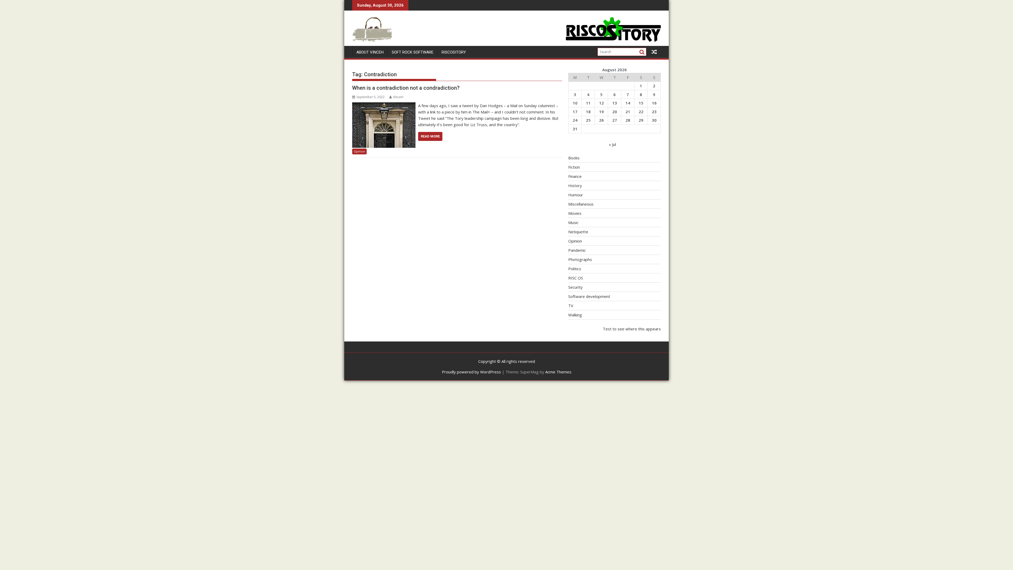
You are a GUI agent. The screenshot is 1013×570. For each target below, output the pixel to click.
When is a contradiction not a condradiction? (406, 88)
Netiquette (578, 231)
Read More (430, 136)
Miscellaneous (581, 204)
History (575, 185)
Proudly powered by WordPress (471, 371)
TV (570, 305)
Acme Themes (558, 371)
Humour (575, 194)
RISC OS (575, 278)
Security (575, 287)
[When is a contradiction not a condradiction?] (383, 105)
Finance (575, 176)
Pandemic (577, 250)
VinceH (398, 97)
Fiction (574, 167)
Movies (574, 213)
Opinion (359, 151)
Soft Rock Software (412, 52)
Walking (575, 314)
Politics (574, 268)
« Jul (612, 144)
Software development (589, 296)
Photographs (580, 259)
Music (573, 222)
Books (574, 157)
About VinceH (370, 52)
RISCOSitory (454, 52)
